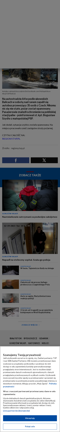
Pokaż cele (30, 426)
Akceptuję (30, 418)
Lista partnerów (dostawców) (16, 411)
